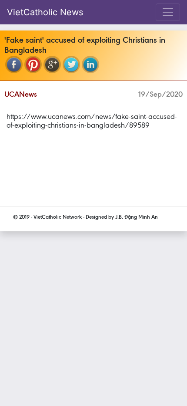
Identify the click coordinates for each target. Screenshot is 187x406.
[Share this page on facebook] (14, 64)
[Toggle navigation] (168, 12)
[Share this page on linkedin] (90, 64)
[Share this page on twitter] (71, 64)
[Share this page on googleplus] (52, 64)
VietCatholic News (45, 12)
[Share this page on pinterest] (33, 64)
